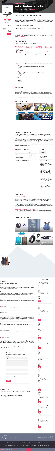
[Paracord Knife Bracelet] (34, 232)
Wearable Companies (33, 445)
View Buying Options (22, 36)
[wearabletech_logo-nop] (7, 4)
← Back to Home (6, 7)
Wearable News (47, 445)
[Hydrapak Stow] (21, 232)
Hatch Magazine (7, 396)
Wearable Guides (40, 445)
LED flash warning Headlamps (46, 242)
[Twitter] (22, 445)
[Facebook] (19, 445)
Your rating (7, 356)
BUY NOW (29, 449)
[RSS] (24, 445)
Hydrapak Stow (18, 243)
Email (7, 372)
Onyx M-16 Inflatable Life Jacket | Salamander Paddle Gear (28, 203)
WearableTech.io (9, 445)
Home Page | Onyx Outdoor (21, 196)
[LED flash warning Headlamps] (47, 232)
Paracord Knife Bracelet (33, 242)
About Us (27, 445)
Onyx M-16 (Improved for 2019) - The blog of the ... (26, 209)
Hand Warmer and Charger (33, 230)
